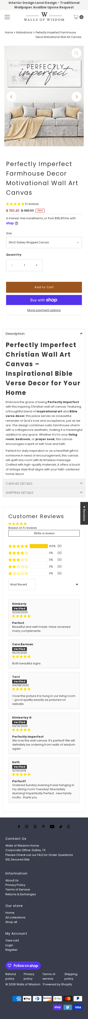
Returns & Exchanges (20, 894)
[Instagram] (26, 826)
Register (11, 950)
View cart (12, 940)
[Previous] (11, 97)
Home (9, 32)
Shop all (11, 922)
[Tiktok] (61, 826)
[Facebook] (19, 826)
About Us (12, 880)
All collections (15, 917)
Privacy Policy (15, 885)
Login (9, 945)
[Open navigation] (7, 17)
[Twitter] (35, 826)
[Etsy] (68, 826)
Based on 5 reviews (22, 528)
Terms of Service (17, 889)
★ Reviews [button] (84, 513)
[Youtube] (52, 826)
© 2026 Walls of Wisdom (22, 984)
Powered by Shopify (57, 984)
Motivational (24, 32)
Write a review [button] (44, 533)
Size (9, 233)
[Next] (76, 97)
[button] (15, 204)
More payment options (44, 310)
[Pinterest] (43, 826)
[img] (44, 616)
